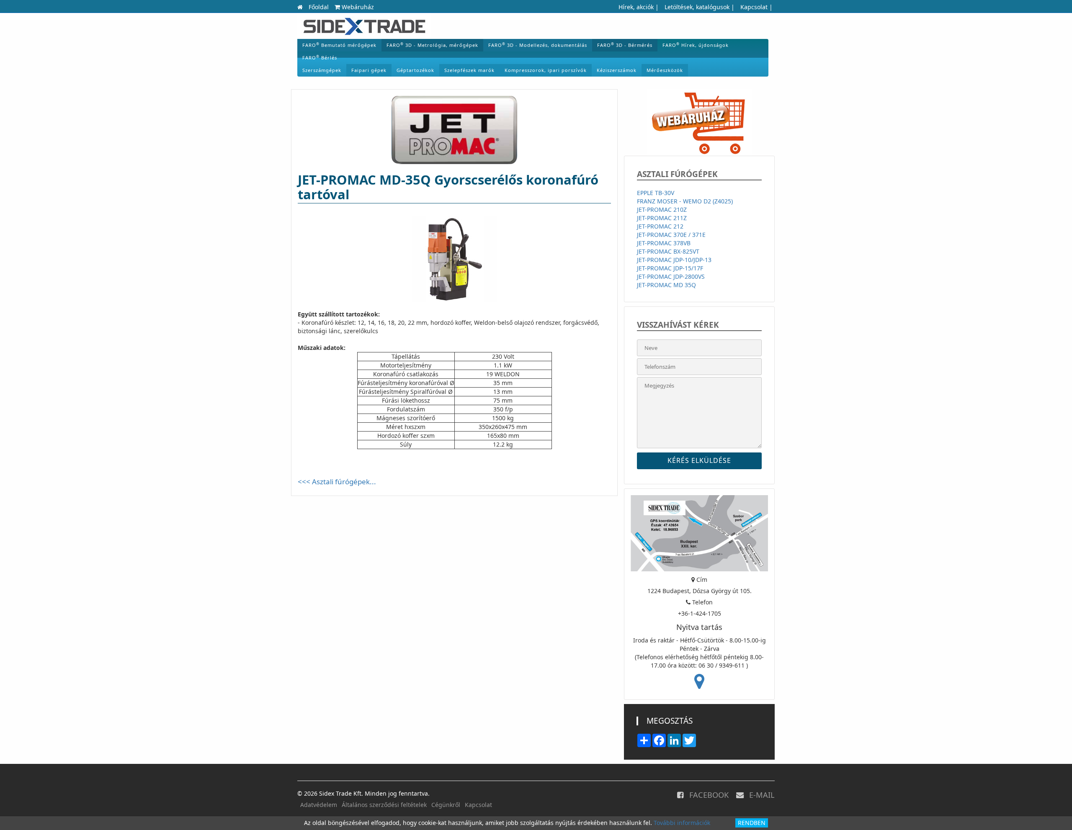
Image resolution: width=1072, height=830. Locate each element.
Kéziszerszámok (616, 70)
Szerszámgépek (321, 70)
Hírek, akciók (636, 7)
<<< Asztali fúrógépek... (337, 481)
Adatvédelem (318, 805)
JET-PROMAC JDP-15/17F (670, 268)
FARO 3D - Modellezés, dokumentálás (537, 44)
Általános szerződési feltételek (384, 805)
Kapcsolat (754, 7)
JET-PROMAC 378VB (664, 243)
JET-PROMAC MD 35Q (666, 285)
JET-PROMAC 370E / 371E (671, 235)
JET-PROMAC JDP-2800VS (671, 276)
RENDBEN (751, 823)
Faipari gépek (369, 70)
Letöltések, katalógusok (697, 7)
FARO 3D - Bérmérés (624, 44)
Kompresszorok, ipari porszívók (546, 70)
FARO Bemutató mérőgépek (339, 44)
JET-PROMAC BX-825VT (668, 251)
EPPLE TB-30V (655, 193)
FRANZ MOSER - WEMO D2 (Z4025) (685, 201)
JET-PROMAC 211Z (662, 218)
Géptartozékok (415, 70)
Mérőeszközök (665, 70)
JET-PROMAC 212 (660, 226)
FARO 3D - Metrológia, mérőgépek (432, 44)
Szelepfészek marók (469, 70)
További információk (682, 823)
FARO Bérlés (319, 57)
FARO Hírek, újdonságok (695, 44)
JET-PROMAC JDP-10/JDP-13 (674, 260)
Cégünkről (445, 805)
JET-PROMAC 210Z (662, 209)
